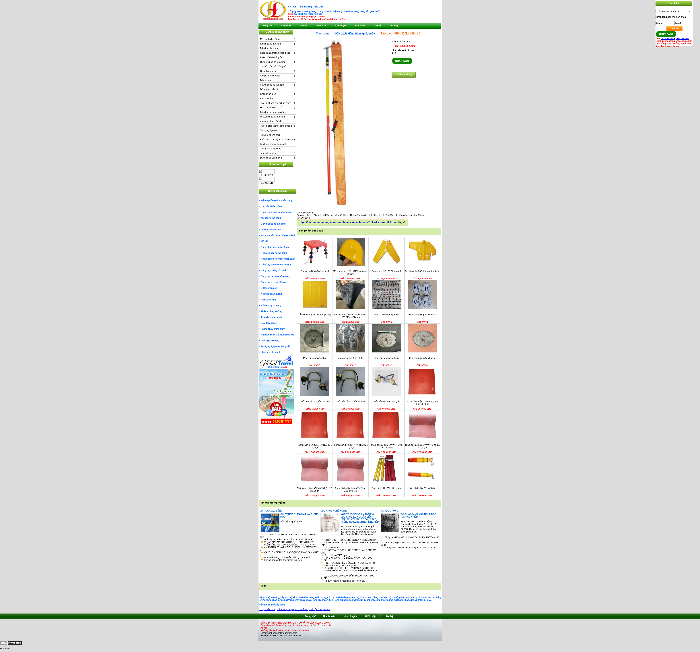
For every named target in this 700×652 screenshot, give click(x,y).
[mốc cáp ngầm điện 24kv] (386, 351)
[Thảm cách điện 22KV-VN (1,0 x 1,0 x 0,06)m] (314, 438)
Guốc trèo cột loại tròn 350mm (350, 401)
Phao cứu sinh (268, 299)
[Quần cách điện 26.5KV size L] (386, 265)
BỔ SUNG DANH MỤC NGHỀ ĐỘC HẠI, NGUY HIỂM (418, 515)
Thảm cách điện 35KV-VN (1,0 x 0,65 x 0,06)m (386, 446)
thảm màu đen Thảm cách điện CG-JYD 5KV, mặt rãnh (350, 316)
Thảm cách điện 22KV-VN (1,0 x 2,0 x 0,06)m (350, 446)
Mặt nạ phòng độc (270, 200)
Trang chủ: (323, 33)
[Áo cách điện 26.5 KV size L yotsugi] (422, 265)
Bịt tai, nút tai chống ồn (271, 57)
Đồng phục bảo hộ (269, 89)
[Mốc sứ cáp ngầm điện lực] (422, 308)
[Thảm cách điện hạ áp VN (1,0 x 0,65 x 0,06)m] (350, 482)
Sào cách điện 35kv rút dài (422, 488)
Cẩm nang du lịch (286, 609)
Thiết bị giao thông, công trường (276, 126)
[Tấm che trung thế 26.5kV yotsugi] (314, 308)
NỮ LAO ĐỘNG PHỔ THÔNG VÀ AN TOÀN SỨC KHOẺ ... (346, 559)
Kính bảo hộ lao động (270, 44)
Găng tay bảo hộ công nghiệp (276, 264)
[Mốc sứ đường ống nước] (386, 308)
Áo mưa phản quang (271, 294)
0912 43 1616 (315, 14)
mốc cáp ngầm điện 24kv (386, 358)
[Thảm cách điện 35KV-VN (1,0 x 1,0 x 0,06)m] (422, 438)
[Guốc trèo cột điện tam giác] (386, 395)
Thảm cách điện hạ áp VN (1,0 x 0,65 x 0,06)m (350, 489)
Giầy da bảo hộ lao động (272, 85)
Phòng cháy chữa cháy (273, 329)
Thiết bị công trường (271, 311)
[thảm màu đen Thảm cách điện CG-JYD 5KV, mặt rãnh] (350, 308)
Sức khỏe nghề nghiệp (334, 511)
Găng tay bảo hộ (268, 71)
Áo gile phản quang (270, 75)
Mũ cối (292, 235)
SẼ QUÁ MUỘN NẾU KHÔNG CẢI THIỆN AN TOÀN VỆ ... (410, 538)
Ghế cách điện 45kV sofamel (314, 271)
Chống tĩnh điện (268, 94)
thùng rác (285, 346)
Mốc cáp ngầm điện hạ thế (422, 358)
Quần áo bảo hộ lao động (272, 62)
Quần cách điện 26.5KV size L (386, 271)
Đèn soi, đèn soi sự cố (271, 107)
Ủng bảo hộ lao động (271, 206)
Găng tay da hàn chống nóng (275, 276)
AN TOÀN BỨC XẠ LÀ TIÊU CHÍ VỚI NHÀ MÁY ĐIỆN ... (288, 548)
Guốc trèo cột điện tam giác (386, 401)
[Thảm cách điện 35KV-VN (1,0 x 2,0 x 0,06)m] (314, 482)
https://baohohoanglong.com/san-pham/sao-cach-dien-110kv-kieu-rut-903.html (348, 222)
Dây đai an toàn (269, 323)
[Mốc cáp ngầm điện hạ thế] (422, 351)
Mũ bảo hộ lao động (270, 39)
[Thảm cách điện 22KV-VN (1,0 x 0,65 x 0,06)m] (422, 395)
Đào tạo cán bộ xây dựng (272, 604)
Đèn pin (283, 282)
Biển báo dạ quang (269, 48)
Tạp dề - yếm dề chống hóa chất (276, 66)
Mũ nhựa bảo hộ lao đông (274, 235)
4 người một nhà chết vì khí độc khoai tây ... (345, 581)
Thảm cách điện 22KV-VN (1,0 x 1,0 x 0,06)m (314, 446)
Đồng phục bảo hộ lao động (275, 247)
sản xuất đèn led (268, 153)
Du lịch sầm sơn (267, 609)
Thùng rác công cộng (270, 148)
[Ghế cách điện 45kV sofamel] (314, 265)
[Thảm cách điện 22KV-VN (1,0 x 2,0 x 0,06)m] (350, 438)
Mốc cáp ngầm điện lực (314, 358)
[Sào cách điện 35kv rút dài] (422, 482)
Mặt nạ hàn (289, 259)
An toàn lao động (271, 511)
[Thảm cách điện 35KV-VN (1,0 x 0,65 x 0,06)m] (386, 438)
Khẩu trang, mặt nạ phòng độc (275, 53)
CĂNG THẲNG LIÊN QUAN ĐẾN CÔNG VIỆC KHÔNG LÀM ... (349, 543)
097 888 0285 (300, 14)
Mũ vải (264, 241)
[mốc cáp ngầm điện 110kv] (350, 351)
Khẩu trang (286, 200)
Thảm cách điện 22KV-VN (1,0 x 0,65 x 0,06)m (422, 402)
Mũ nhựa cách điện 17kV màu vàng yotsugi (350, 272)
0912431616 (682, 38)
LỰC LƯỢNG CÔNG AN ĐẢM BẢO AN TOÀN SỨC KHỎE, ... (347, 577)
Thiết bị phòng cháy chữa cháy (275, 103)
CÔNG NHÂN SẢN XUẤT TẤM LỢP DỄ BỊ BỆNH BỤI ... (348, 571)
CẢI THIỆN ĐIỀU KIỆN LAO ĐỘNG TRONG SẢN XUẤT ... (289, 553)
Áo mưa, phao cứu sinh (271, 121)
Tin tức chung (389, 511)
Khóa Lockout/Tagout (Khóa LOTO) (277, 139)
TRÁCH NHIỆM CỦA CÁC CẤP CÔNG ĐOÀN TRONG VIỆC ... (409, 543)
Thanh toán (329, 616)
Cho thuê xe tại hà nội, (306, 609)
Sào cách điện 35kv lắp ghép (386, 488)
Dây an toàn (266, 80)
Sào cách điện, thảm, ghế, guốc (355, 33)
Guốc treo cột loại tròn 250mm (315, 401)
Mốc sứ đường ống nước (386, 314)
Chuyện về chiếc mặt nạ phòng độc (299, 515)
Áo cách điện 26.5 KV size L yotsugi (422, 271)
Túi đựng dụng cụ (269, 130)
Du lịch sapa (324, 609)
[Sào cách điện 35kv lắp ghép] (386, 482)
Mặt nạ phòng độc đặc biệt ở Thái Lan (283, 560)
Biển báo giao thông (271, 305)
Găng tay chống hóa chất (274, 270)
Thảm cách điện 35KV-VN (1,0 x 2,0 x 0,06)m (314, 489)
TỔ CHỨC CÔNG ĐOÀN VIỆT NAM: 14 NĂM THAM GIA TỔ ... (287, 535)
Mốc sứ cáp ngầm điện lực (422, 314)
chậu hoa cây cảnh (270, 352)
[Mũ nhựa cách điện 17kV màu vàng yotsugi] (350, 265)
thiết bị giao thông (270, 340)
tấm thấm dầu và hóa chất (273, 144)
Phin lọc (277, 229)
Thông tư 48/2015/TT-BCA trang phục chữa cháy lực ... (411, 547)
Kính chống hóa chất (271, 259)
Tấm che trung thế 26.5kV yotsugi (314, 314)
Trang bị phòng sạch (270, 135)
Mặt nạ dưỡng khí (285, 334)
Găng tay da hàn (269, 282)
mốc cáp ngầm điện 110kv (350, 358)
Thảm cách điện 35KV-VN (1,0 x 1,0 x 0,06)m (422, 446)
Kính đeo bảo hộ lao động (274, 253)
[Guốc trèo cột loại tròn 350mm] (350, 395)
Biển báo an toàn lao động (273, 112)
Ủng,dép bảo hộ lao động (272, 116)
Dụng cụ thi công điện (271, 158)
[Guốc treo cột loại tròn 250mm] (314, 395)
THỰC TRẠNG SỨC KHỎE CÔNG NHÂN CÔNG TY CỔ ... (348, 551)
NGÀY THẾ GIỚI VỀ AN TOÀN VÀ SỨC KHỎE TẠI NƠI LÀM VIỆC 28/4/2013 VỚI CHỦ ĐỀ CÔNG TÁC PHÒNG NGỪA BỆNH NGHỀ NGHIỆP (360, 518)
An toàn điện (266, 98)
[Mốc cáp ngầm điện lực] (314, 351)
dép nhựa (266, 229)
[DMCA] (11, 644)
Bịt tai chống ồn (269, 288)
